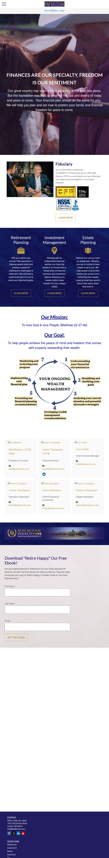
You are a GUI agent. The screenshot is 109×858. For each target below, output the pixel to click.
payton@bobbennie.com (87, 505)
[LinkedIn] (44, 474)
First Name (10, 586)
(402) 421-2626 (19, 820)
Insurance (11, 854)
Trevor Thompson (19, 490)
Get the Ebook (16, 637)
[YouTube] (23, 833)
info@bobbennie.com (16, 828)
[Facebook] (9, 833)
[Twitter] (14, 833)
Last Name (10, 603)
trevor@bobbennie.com (20, 505)
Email (7, 620)
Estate (10, 851)
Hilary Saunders (51, 490)
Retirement (12, 844)
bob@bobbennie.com (19, 468)
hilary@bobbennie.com (53, 508)
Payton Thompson (86, 490)
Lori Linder (82, 449)
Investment (12, 847)
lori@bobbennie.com (85, 464)
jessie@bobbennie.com (53, 468)
